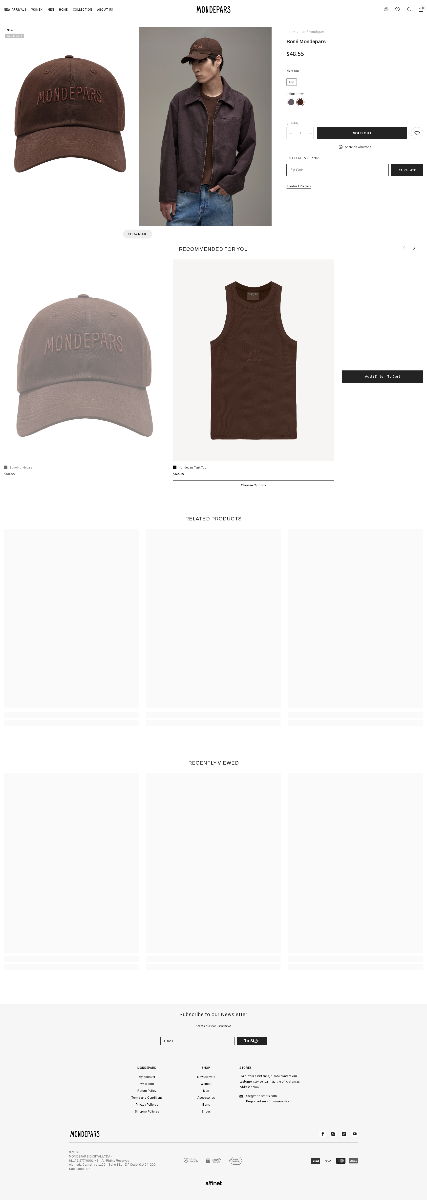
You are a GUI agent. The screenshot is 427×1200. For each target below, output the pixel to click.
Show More (137, 234)
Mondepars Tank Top (192, 467)
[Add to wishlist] (417, 133)
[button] (414, 247)
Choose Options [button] (253, 485)
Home (290, 32)
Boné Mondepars (20, 467)
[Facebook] (322, 1133)
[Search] (409, 9)
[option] (84, 369)
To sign (252, 1041)
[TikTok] (344, 1133)
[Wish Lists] (397, 9)
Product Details (298, 186)
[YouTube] (354, 1133)
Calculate (407, 170)
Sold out (362, 133)
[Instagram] (333, 1133)
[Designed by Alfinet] (213, 1183)
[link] (71, 715)
